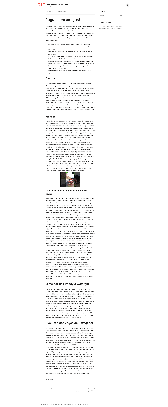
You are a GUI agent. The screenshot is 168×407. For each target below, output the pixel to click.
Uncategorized (51, 379)
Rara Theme (73, 404)
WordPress (85, 404)
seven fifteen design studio (58, 4)
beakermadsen (62, 11)
